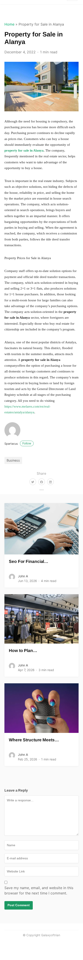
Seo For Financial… (28, 561)
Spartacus (17, 443)
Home (9, 24)
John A (23, 576)
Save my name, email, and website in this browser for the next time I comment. (38, 890)
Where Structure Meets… (34, 740)
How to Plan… (23, 650)
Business (13, 460)
